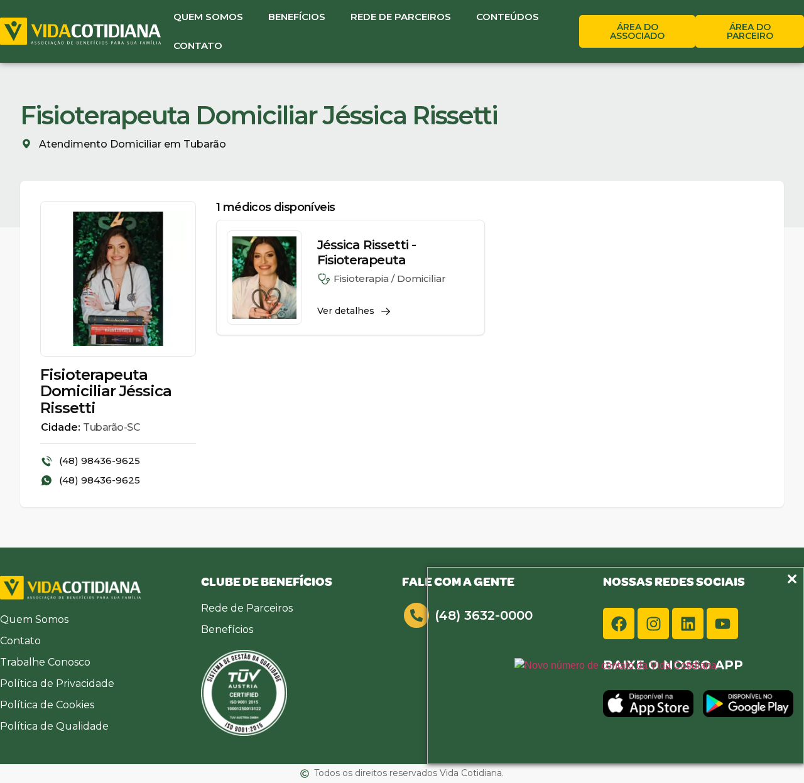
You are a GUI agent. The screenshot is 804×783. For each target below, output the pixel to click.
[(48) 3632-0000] (416, 615)
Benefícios (296, 17)
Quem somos (208, 17)
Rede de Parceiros (400, 17)
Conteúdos (507, 17)
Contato (197, 45)
